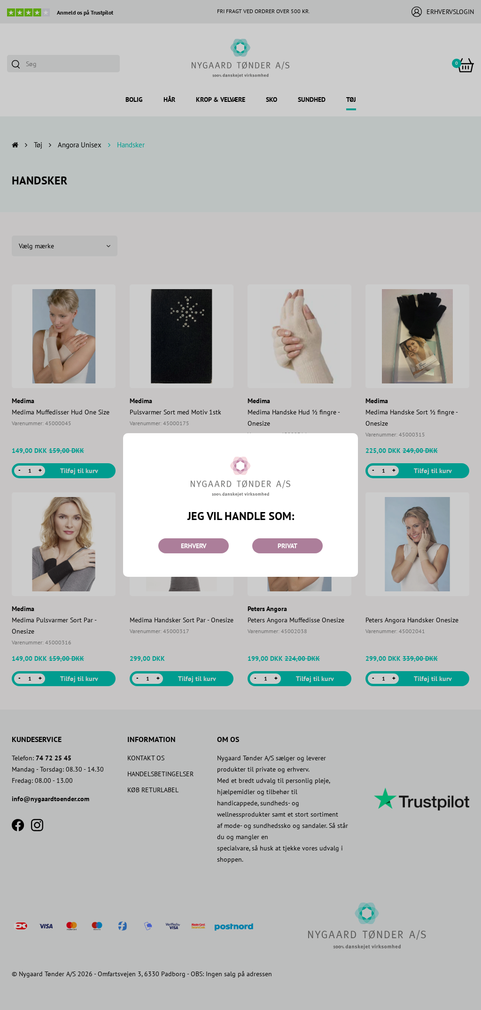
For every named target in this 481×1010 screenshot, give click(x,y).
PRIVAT (287, 546)
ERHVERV (193, 546)
